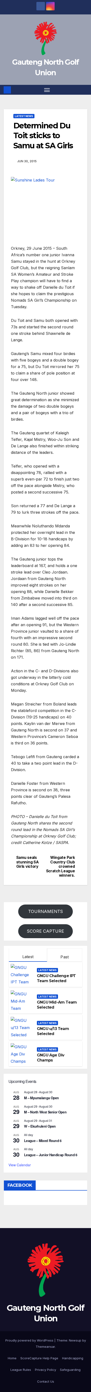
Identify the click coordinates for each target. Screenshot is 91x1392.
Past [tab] (64, 957)
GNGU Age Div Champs (50, 1057)
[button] (84, 89)
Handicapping (72, 1358)
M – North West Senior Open (45, 1112)
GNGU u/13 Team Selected (53, 1031)
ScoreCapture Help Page (39, 1358)
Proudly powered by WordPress (29, 1340)
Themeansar (45, 1346)
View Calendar (19, 1164)
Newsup (75, 1340)
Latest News (24, 116)
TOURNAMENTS (45, 911)
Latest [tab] (27, 956)
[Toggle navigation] (47, 90)
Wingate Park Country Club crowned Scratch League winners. (60, 866)
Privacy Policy (45, 1370)
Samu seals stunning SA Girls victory (27, 862)
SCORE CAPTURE (45, 931)
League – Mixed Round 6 (43, 1140)
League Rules (20, 1370)
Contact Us (45, 1381)
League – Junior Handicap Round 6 (50, 1154)
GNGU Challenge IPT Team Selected (56, 978)
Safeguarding (70, 1370)
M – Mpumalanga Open (41, 1097)
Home (12, 1358)
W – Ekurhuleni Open (40, 1126)
